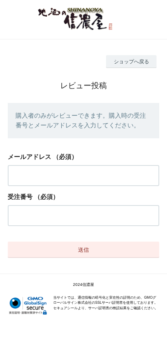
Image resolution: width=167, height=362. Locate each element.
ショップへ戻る (131, 61)
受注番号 (20, 196)
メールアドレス (29, 156)
